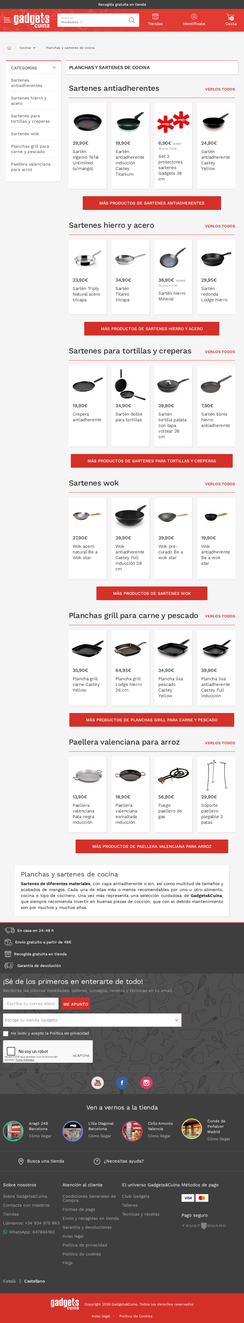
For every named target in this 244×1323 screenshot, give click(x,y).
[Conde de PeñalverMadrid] (192, 1128)
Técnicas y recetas (140, 1214)
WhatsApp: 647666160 (32, 1232)
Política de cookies (81, 1254)
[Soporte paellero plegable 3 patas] (216, 794)
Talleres (129, 1205)
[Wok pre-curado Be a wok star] (173, 538)
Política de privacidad (69, 1033)
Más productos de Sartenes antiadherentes (151, 203)
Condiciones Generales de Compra (89, 1198)
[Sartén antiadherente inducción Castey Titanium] (130, 146)
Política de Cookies (135, 1316)
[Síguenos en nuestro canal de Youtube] (97, 1083)
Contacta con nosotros (26, 1205)
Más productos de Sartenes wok (152, 593)
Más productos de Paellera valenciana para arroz (152, 846)
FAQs (67, 1262)
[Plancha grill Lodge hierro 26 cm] (130, 668)
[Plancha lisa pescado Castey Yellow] (173, 668)
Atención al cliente (82, 1185)
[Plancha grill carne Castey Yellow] (88, 668)
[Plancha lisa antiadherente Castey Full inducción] (216, 668)
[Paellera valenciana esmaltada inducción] (130, 794)
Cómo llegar (40, 1136)
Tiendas (11, 1214)
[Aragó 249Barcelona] (13, 1131)
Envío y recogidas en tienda (90, 1218)
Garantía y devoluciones (87, 1227)
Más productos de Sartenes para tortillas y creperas (151, 460)
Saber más (91, 171)
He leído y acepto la (49, 1033)
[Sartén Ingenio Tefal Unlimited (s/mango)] (88, 146)
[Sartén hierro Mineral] (173, 277)
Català (9, 1281)
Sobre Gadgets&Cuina (25, 1196)
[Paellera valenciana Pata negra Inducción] (88, 794)
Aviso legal (73, 1236)
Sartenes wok (25, 133)
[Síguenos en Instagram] (146, 1083)
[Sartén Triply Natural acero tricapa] (88, 277)
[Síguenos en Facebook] (122, 1083)
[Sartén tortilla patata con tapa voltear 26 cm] (173, 406)
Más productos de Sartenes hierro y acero (152, 328)
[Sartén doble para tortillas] (130, 406)
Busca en (67, 17)
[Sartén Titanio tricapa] (130, 277)
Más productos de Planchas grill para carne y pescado (152, 719)
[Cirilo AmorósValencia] (132, 1131)
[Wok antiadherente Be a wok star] (216, 538)
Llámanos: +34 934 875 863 (31, 1223)
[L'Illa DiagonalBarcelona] (72, 1131)
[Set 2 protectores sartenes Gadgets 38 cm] (173, 146)
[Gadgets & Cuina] (31, 26)
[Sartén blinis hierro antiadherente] (216, 406)
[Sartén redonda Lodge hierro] (216, 277)
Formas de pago (78, 1209)
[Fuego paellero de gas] (173, 794)
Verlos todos (220, 89)
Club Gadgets (135, 1196)
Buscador (97, 15)
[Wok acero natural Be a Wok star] (88, 538)
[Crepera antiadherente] (88, 406)
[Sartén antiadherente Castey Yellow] (216, 146)
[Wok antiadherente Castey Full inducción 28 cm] (130, 538)
